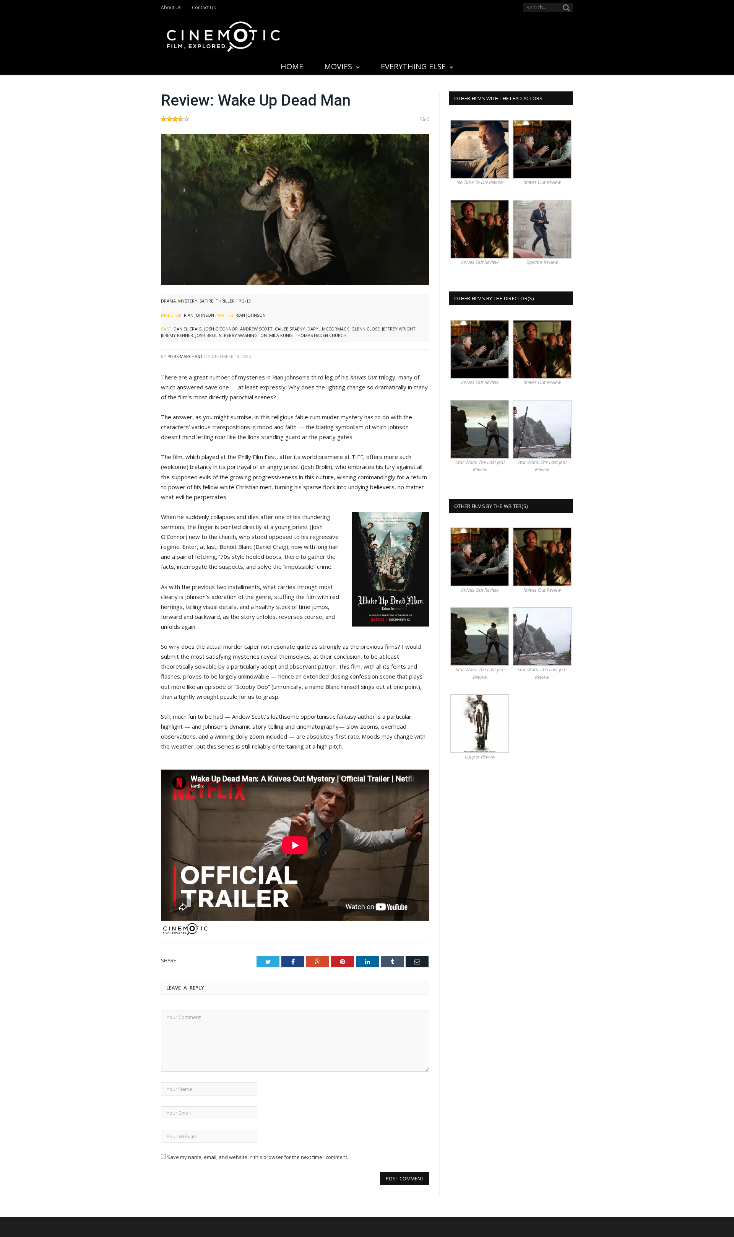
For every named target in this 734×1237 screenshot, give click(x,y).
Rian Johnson (199, 315)
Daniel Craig (188, 329)
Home (292, 66)
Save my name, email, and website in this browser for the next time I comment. (257, 1157)
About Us (171, 7)
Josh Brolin (208, 335)
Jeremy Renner (177, 335)
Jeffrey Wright (399, 329)
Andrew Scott (256, 329)
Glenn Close (365, 329)
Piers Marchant (185, 356)
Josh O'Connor (221, 329)
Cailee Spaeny (290, 329)
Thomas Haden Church (320, 335)
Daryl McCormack (328, 329)
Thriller (225, 301)
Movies (338, 66)
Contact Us (204, 7)
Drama (168, 301)
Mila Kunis (280, 335)
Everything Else (413, 66)
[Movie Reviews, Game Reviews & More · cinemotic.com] (223, 35)
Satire (206, 301)
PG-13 (245, 301)
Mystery (187, 301)
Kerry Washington (245, 335)
